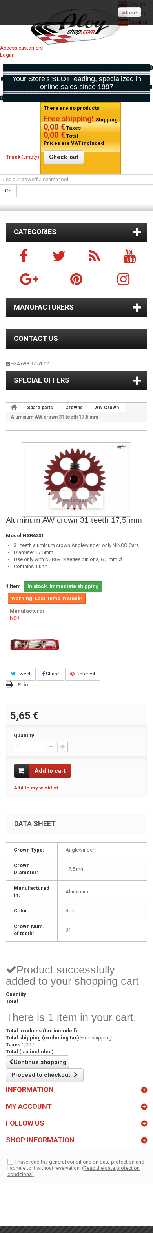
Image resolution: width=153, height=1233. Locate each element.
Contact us (36, 338)
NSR (15, 618)
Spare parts (40, 407)
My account (29, 1106)
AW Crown (107, 407)
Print (24, 685)
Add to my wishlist (36, 788)
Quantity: (25, 735)
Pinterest (85, 674)
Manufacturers (44, 307)
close (129, 12)
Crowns (74, 407)
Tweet (23, 674)
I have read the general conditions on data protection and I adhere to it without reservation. (75, 1165)
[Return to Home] (13, 407)
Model (14, 535)
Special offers (41, 380)
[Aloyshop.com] (76, 27)
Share (52, 674)
